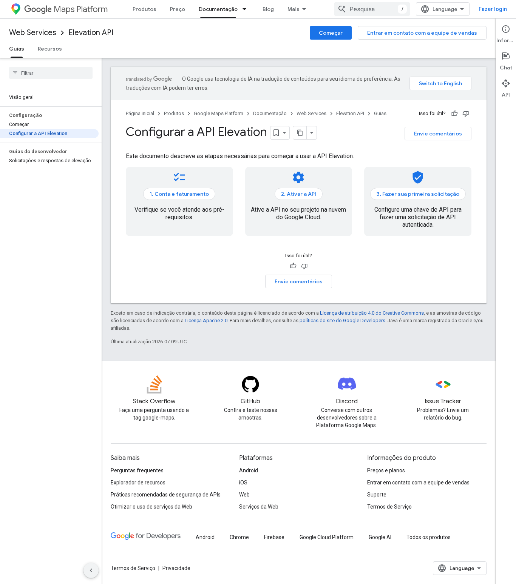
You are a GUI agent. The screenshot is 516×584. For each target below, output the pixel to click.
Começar (331, 32)
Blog (268, 9)
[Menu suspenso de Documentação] (247, 9)
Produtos (144, 9)
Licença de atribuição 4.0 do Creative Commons (372, 313)
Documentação (218, 9)
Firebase (274, 537)
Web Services (32, 32)
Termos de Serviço (389, 507)
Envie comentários (438, 133)
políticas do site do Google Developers (342, 320)
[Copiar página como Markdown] (300, 132)
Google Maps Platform (218, 113)
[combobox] (372, 9)
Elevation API (90, 32)
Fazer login (493, 9)
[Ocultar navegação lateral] (91, 570)
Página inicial (140, 113)
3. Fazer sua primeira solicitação (418, 194)
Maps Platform (81, 9)
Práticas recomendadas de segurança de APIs (166, 495)
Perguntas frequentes (137, 470)
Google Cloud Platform (327, 537)
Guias (16, 48)
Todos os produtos (428, 537)
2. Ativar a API (298, 194)
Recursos (50, 48)
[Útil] (454, 113)
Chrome (239, 537)
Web (244, 495)
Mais (293, 9)
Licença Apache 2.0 (206, 320)
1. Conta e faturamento (179, 194)
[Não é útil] (465, 113)
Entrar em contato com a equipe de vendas (422, 32)
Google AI (380, 537)
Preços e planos (386, 470)
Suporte (376, 495)
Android (248, 470)
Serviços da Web (258, 507)
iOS (243, 482)
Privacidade (176, 568)
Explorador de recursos (138, 482)
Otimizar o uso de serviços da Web (151, 507)
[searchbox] (51, 73)
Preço (177, 9)
